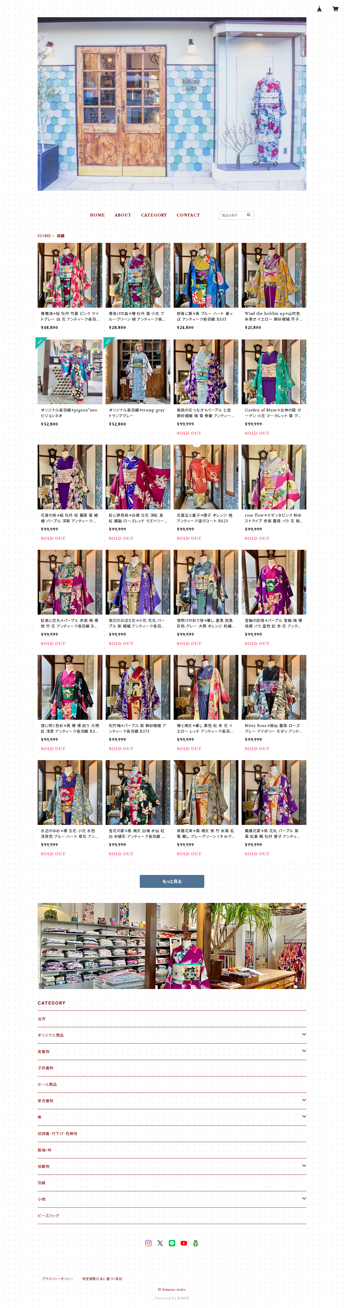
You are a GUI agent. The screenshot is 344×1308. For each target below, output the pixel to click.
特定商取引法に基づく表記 (102, 1279)
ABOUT (123, 215)
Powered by (166, 1298)
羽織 (42, 1183)
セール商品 (47, 1084)
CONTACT (188, 215)
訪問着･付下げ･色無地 (58, 1133)
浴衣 (42, 1018)
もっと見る (172, 881)
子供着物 (45, 1068)
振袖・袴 (45, 1150)
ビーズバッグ (48, 1215)
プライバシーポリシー (58, 1279)
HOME (97, 215)
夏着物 (43, 1051)
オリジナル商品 (51, 1035)
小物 (42, 1199)
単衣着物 (45, 1100)
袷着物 (43, 1166)
